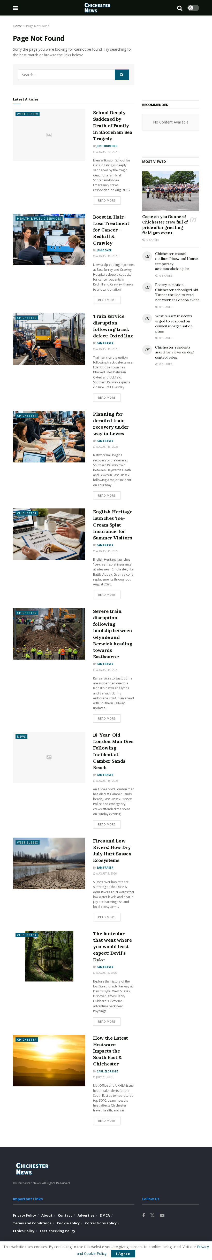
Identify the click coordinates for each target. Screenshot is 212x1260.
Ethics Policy (23, 1230)
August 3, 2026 (106, 873)
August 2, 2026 (106, 973)
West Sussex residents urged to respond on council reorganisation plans (174, 324)
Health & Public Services (39, 218)
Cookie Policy (68, 1223)
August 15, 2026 (106, 551)
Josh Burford (107, 146)
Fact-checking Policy (57, 1230)
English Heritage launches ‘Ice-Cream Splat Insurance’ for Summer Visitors (112, 525)
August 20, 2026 (106, 152)
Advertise (86, 1215)
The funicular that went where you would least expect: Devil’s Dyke (112, 947)
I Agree (123, 1253)
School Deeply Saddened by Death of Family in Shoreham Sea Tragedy (112, 126)
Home (17, 26)
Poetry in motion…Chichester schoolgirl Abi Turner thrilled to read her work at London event (177, 292)
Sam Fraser (105, 343)
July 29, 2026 (104, 1077)
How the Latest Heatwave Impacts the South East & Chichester (110, 1051)
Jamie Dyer (104, 250)
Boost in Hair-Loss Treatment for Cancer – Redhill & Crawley (111, 230)
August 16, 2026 (106, 256)
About (46, 1215)
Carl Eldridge (107, 1071)
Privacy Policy (24, 1215)
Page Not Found (38, 26)
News (21, 736)
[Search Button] (122, 74)
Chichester (26, 318)
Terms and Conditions (32, 1223)
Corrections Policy (101, 1223)
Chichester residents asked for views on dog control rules (174, 352)
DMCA (105, 1215)
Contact (65, 1215)
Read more (107, 200)
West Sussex (27, 114)
